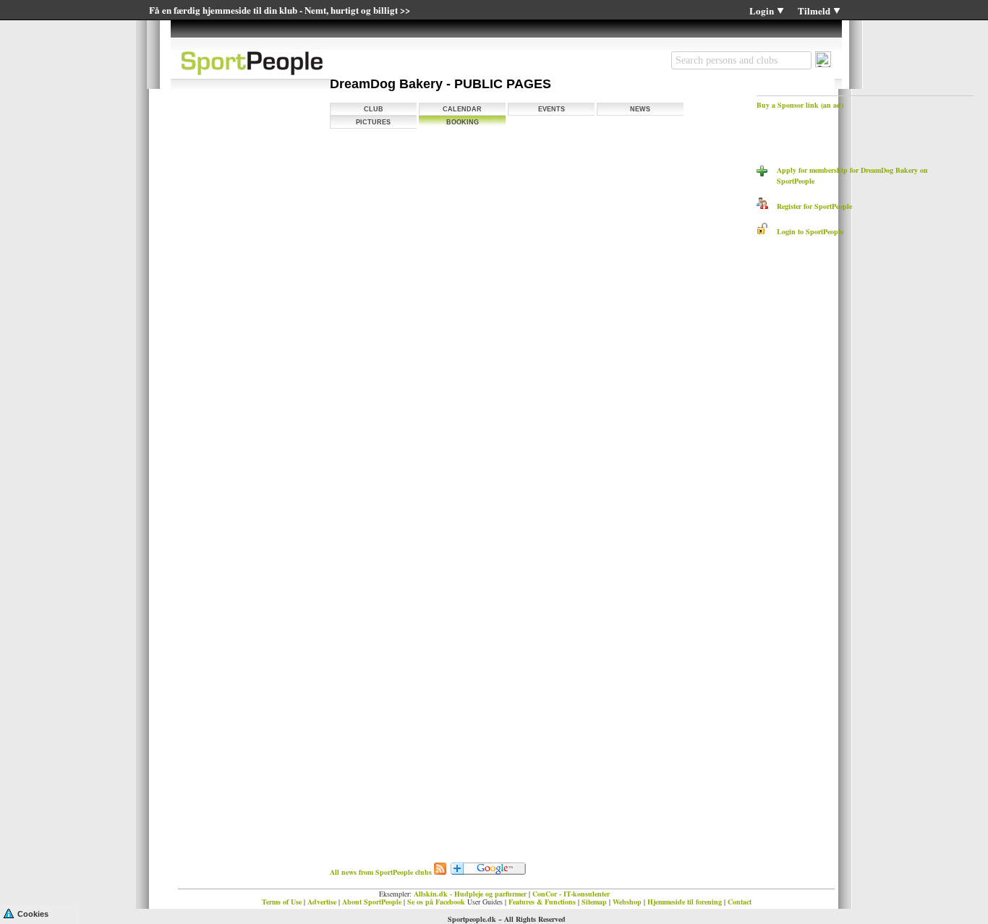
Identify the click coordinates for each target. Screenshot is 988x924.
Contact (739, 902)
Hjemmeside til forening (684, 902)
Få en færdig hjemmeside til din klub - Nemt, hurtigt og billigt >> (279, 10)
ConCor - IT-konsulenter (571, 894)
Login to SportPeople (805, 231)
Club (373, 109)
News (640, 109)
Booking (462, 122)
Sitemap (594, 902)
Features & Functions (542, 902)
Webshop (627, 902)
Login (761, 10)
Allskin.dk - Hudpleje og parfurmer (470, 894)
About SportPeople (371, 902)
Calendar (462, 109)
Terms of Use (282, 902)
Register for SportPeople (810, 206)
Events (551, 109)
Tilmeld (814, 10)
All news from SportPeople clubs (381, 872)
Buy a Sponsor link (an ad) (800, 105)
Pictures (373, 122)
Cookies (32, 914)
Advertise (321, 902)
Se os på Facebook (436, 902)
